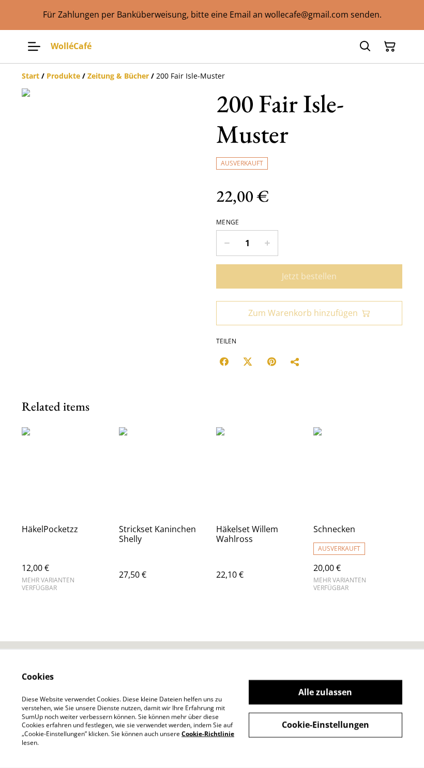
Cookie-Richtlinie (207, 733)
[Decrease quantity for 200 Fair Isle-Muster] (226, 243)
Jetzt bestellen (309, 276)
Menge (227, 222)
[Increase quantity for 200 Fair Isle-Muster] (267, 243)
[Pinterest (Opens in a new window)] (271, 361)
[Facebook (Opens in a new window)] (224, 361)
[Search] (365, 46)
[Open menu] (34, 46)
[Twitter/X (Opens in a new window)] (247, 361)
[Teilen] (295, 361)
